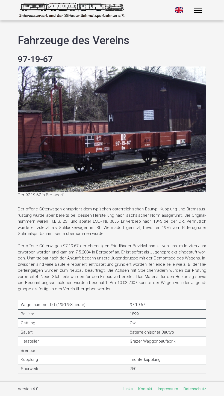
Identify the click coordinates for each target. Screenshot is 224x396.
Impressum (168, 388)
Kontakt (145, 388)
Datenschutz (195, 388)
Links (128, 388)
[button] (198, 10)
